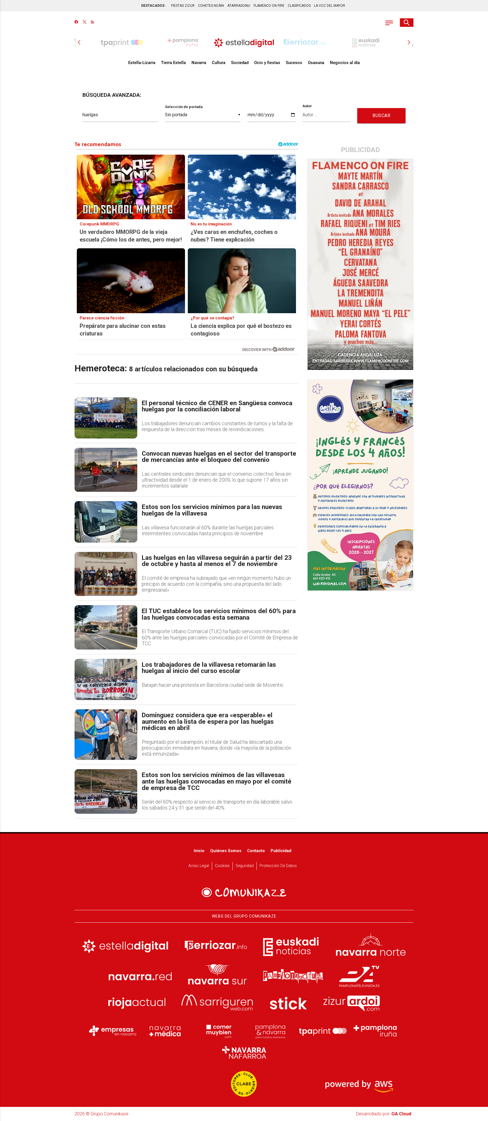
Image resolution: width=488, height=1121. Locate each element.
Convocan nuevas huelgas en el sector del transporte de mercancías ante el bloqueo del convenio (219, 457)
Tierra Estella (173, 62)
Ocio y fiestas (267, 62)
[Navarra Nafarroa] (244, 1052)
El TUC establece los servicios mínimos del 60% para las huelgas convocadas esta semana (219, 614)
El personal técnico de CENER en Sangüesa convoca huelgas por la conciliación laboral (217, 406)
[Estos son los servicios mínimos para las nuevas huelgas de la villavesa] (106, 521)
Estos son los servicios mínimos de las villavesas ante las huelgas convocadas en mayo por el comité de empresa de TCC (216, 781)
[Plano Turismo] (270, 1030)
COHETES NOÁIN (211, 6)
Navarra (198, 62)
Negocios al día (345, 62)
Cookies (222, 865)
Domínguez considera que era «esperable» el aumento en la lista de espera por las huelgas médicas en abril (208, 721)
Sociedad (240, 62)
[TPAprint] (323, 1030)
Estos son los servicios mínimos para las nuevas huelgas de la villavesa (212, 510)
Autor (307, 106)
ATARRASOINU (238, 6)
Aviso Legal (198, 865)
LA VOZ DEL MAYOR (329, 6)
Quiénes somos (225, 850)
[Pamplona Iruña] (375, 1030)
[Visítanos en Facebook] (76, 23)
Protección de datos (278, 865)
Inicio (199, 850)
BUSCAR (381, 115)
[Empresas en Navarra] (113, 1030)
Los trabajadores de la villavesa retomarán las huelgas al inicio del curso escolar (209, 668)
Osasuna (316, 62)
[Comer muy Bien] (218, 1030)
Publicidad (281, 850)
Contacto (256, 850)
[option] (243, 42)
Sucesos (294, 62)
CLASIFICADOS (299, 6)
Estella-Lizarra (141, 62)
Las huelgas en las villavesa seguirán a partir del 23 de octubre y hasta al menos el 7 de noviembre (217, 561)
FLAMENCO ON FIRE (269, 6)
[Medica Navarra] (165, 1030)
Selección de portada (183, 107)
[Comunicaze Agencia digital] (244, 892)
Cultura (218, 62)
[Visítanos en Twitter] (84, 23)
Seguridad (245, 865)
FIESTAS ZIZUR (183, 6)
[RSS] (92, 23)
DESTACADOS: (153, 6)
